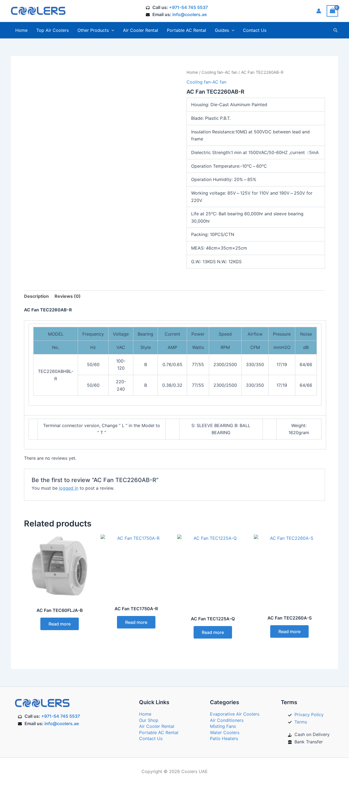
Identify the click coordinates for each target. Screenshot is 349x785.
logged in (68, 488)
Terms (300, 722)
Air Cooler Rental (140, 30)
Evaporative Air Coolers (234, 714)
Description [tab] (36, 296)
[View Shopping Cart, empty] (332, 10)
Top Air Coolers (52, 30)
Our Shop (148, 720)
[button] (111, 30)
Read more (60, 624)
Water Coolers (224, 732)
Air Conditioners (226, 720)
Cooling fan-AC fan (219, 72)
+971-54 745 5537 (188, 7)
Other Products (93, 30)
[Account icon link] (318, 10)
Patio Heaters (224, 738)
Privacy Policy (309, 714)
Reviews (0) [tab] (68, 296)
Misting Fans (223, 726)
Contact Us (254, 30)
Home (21, 30)
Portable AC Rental (186, 30)
